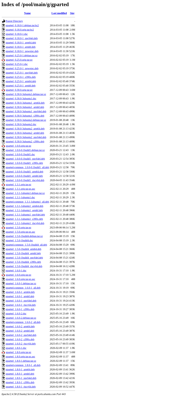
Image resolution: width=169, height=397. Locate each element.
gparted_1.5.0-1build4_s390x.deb (23, 262)
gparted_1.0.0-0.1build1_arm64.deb (24, 171)
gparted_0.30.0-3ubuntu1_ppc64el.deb (26, 111)
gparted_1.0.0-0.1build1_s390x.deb (24, 163)
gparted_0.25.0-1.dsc (17, 64)
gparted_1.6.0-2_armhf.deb (20, 330)
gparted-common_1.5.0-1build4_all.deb (26, 244)
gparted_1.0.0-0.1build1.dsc (20, 154)
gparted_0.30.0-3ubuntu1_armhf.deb (25, 107)
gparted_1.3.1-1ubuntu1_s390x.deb (24, 219)
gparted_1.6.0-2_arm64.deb (20, 326)
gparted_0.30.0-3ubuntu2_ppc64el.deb (26, 137)
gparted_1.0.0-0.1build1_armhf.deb (24, 176)
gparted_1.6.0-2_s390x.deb (20, 339)
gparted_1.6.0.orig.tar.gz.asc (20, 279)
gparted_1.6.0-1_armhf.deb (20, 296)
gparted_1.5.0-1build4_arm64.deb (23, 249)
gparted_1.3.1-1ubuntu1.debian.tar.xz (25, 193)
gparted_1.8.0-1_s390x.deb (20, 382)
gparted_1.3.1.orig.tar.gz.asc (20, 188)
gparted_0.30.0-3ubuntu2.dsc (21, 124)
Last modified (59, 13)
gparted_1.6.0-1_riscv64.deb (21, 305)
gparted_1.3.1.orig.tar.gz (18, 184)
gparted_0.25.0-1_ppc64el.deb (22, 72)
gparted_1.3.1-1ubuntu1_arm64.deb (24, 206)
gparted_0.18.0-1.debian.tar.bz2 (22, 25)
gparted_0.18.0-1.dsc (17, 34)
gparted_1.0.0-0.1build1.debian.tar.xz (25, 150)
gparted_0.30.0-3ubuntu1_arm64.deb (25, 102)
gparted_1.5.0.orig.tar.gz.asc (20, 231)
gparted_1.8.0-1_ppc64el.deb (21, 378)
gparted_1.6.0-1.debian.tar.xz (21, 283)
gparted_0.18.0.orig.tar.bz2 (20, 29)
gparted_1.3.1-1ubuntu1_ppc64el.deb (25, 214)
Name (27, 13)
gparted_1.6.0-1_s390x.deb (20, 309)
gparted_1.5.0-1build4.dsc (19, 240)
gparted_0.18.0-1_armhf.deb (20, 46)
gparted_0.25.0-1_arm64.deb (21, 81)
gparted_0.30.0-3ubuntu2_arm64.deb (25, 128)
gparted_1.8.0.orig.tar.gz (18, 352)
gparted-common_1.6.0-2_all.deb (23, 322)
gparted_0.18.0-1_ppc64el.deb (22, 38)
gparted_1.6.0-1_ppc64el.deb (21, 300)
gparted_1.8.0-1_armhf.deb (20, 373)
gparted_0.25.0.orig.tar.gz (19, 59)
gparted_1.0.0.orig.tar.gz (18, 145)
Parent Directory (14, 21)
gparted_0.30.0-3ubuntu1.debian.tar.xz (26, 94)
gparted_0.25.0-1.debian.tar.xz (21, 55)
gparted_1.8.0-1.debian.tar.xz (21, 360)
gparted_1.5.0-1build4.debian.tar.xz (24, 236)
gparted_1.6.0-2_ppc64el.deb (21, 335)
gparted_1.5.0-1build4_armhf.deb (23, 253)
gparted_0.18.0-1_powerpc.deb (22, 51)
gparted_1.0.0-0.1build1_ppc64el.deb (25, 158)
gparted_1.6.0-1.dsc (16, 270)
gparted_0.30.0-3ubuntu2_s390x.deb (25, 141)
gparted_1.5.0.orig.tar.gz (18, 227)
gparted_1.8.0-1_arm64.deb (20, 369)
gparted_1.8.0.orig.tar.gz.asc (20, 356)
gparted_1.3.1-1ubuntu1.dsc (20, 197)
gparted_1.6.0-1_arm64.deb (20, 292)
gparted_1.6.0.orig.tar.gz (18, 274)
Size (72, 13)
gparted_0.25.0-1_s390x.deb (21, 77)
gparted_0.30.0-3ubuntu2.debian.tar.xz (26, 120)
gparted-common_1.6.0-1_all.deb (23, 287)
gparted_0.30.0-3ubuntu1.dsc (21, 98)
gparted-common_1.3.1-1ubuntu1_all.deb (27, 201)
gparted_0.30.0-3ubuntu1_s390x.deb (25, 115)
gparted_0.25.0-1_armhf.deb (20, 85)
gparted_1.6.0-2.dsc (16, 313)
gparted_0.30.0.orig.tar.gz (19, 89)
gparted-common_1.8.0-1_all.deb (23, 365)
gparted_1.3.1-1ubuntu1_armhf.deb (24, 210)
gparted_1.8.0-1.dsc (16, 348)
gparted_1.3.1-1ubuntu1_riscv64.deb (25, 223)
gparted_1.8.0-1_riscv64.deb (21, 386)
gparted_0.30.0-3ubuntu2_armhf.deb (25, 133)
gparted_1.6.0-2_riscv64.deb (21, 343)
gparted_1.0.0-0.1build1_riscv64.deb (25, 180)
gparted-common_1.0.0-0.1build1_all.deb (27, 167)
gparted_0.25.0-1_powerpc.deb (22, 68)
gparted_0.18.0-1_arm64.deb (21, 42)
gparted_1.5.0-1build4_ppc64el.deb (24, 257)
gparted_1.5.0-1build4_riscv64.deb (24, 266)
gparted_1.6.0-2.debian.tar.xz (21, 317)
